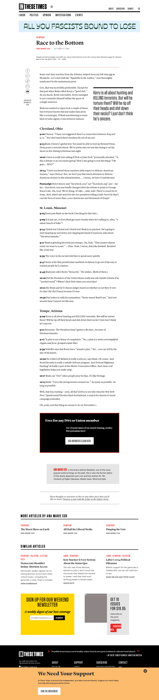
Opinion (47, 15)
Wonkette (91, 470)
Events (79, 15)
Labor (22, 15)
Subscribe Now (115, 628)
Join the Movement (49, 691)
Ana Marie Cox (43, 48)
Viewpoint (40, 37)
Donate (131, 8)
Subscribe (120, 8)
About (111, 8)
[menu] (52, 7)
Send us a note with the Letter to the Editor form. (86, 499)
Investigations (63, 15)
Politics (34, 15)
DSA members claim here (79, 441)
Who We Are (56, 666)
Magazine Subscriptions (105, 666)
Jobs (120, 667)
